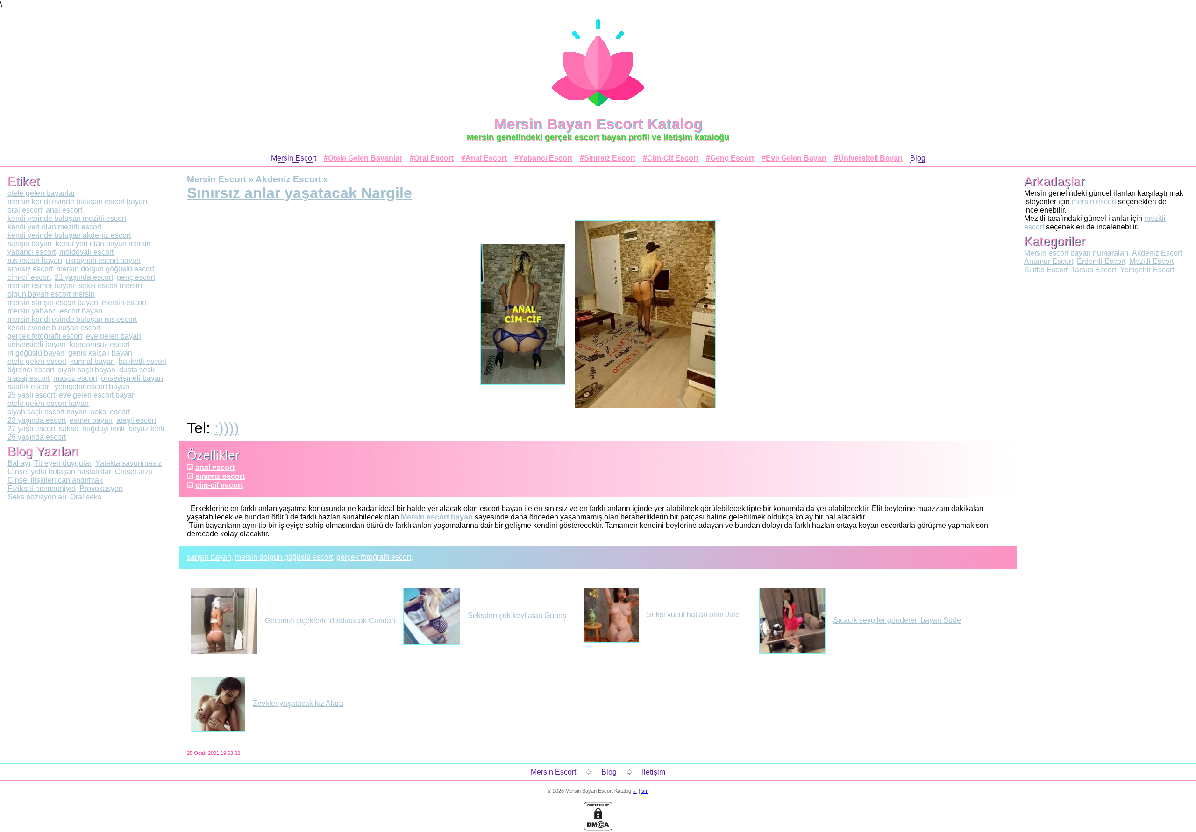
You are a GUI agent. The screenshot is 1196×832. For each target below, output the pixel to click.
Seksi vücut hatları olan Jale (693, 615)
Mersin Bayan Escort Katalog (598, 123)
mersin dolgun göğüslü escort (284, 557)
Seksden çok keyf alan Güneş (517, 615)
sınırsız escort (220, 476)
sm (644, 791)
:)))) (226, 428)
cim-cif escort (219, 485)
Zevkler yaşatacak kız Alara (298, 703)
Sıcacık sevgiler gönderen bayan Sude (897, 620)
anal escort (215, 467)
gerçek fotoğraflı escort (373, 557)
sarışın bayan (209, 557)
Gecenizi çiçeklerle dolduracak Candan (330, 621)
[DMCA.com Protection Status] (598, 828)
